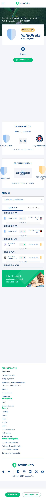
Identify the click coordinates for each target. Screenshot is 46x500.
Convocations (7, 393)
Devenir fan (24, 60)
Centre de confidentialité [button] (11, 453)
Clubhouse (6, 396)
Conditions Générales (10, 442)
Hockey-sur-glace (8, 429)
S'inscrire (12, 495)
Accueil (5, 18)
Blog (3, 402)
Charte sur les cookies (10, 449)
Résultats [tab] (12, 208)
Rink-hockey (6, 433)
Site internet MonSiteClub (11, 386)
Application (6, 372)
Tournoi (4, 389)
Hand (4, 419)
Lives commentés (8, 375)
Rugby (4, 422)
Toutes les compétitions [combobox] (13, 200)
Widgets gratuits (8, 379)
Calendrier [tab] (33, 208)
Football (15, 18)
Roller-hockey (7, 436)
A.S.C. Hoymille (8, 21)
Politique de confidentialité (11, 446)
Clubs (25, 18)
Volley (4, 426)
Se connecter (31, 495)
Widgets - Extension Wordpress (13, 382)
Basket (4, 415)
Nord (35, 18)
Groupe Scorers (8, 406)
